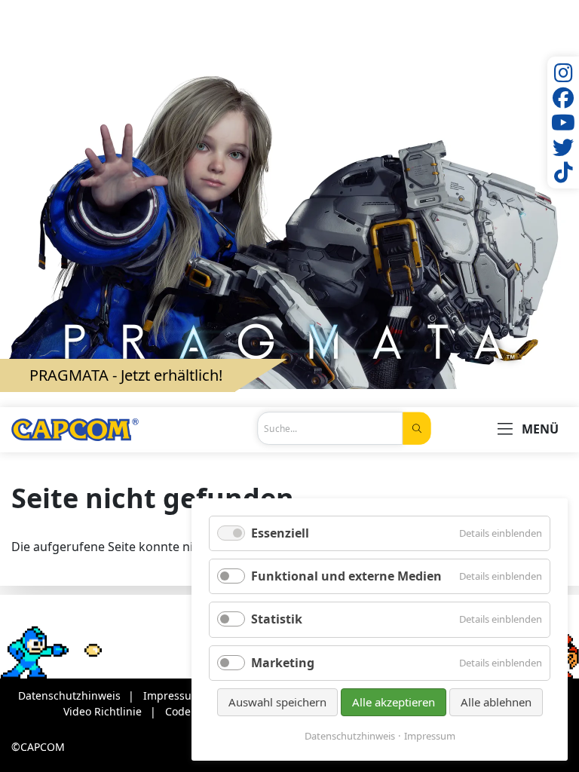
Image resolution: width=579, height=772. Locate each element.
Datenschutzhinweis (350, 736)
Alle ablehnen (496, 701)
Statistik (276, 619)
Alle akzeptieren (393, 701)
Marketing (282, 662)
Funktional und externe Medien (346, 576)
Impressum (429, 736)
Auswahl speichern (277, 701)
